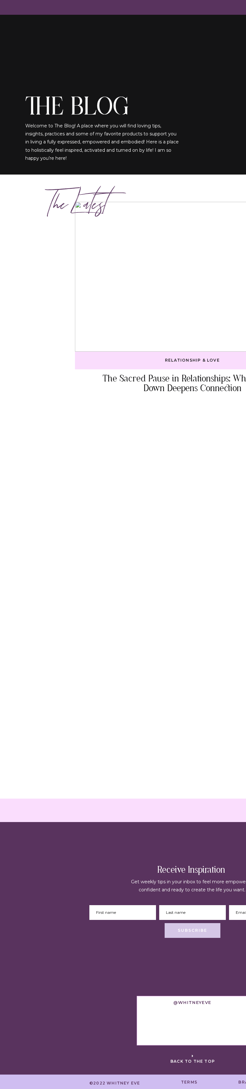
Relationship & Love (192, 360)
